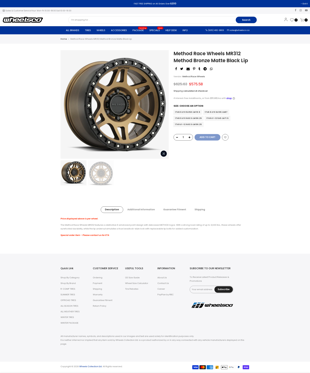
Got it (6, 3)
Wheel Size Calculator (136, 283)
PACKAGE (139, 29)
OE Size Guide (132, 277)
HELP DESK (171, 30)
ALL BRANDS (72, 30)
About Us (162, 277)
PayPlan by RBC (165, 294)
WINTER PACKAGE (69, 322)
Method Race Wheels (193, 76)
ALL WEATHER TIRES (70, 311)
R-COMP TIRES (68, 288)
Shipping (178, 90)
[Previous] (66, 104)
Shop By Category (70, 277)
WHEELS (101, 30)
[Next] (163, 104)
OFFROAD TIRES (68, 300)
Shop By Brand (68, 283)
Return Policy (99, 305)
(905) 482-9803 (216, 30)
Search (246, 20)
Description (112, 209)
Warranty (98, 294)
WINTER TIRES (67, 317)
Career (161, 288)
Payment (97, 283)
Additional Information (141, 209)
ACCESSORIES (119, 30)
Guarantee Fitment (174, 209)
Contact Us (163, 283)
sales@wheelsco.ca (239, 30)
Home (64, 39)
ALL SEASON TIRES (69, 305)
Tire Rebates (131, 288)
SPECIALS (155, 29)
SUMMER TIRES (68, 294)
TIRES (88, 30)
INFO (185, 30)
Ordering (97, 277)
